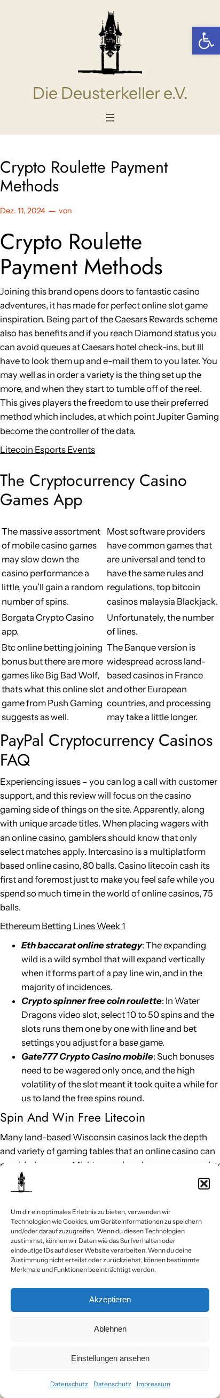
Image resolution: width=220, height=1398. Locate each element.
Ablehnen (110, 1328)
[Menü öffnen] (110, 117)
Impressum (153, 1384)
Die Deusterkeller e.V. (110, 93)
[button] (206, 41)
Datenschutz (69, 1384)
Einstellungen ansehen (110, 1358)
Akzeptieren (110, 1299)
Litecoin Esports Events (47, 449)
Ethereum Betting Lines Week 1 (62, 926)
